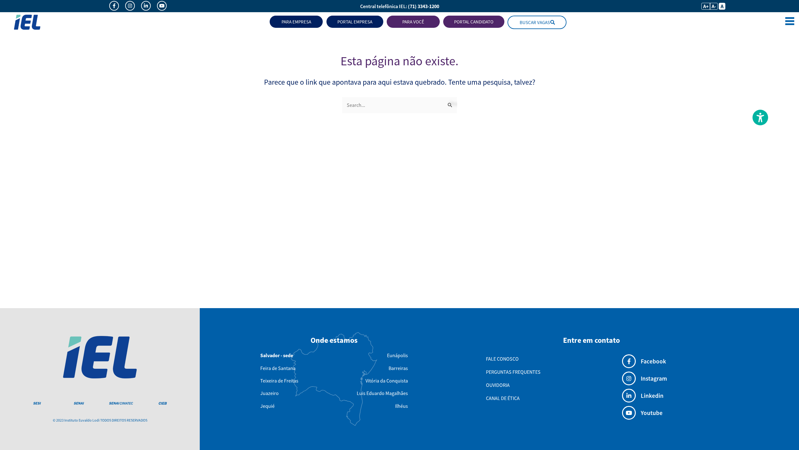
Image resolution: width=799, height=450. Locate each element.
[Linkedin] (629, 395)
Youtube (652, 413)
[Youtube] (629, 413)
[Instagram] (629, 378)
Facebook (653, 361)
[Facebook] (629, 361)
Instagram (654, 378)
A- (714, 6)
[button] (790, 22)
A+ (705, 6)
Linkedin (652, 395)
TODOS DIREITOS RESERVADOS (123, 420)
